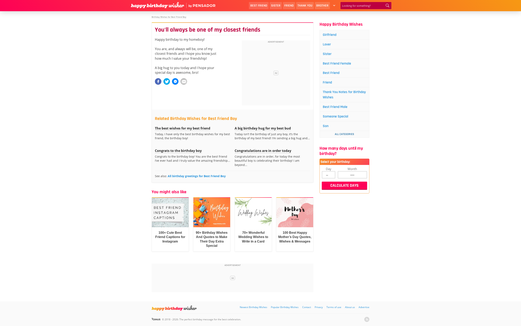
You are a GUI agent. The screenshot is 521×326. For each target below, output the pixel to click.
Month (352, 169)
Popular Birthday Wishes (285, 307)
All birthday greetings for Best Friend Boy (197, 176)
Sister (275, 5)
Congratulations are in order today (263, 150)
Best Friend (258, 5)
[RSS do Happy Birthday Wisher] (366, 319)
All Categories (344, 134)
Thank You (305, 5)
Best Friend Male (335, 106)
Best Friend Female (337, 63)
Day (328, 169)
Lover (327, 44)
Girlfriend (329, 34)
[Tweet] (166, 81)
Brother (322, 5)
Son (325, 126)
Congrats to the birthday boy (178, 150)
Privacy (319, 307)
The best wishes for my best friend (182, 128)
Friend (289, 5)
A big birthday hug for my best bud (263, 128)
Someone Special (335, 116)
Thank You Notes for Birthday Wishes (344, 95)
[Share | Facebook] (158, 81)
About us (350, 307)
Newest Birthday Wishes (253, 307)
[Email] (184, 81)
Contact (306, 307)
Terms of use (333, 307)
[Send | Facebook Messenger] (175, 81)
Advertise (364, 307)
